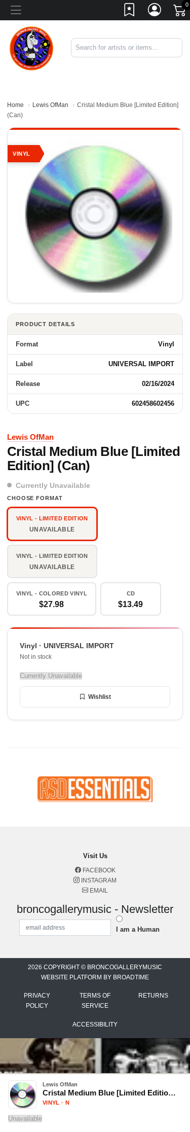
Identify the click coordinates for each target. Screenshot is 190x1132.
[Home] (32, 47)
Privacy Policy (37, 1000)
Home (15, 105)
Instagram (98, 880)
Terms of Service (95, 1000)
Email (98, 890)
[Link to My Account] (155, 12)
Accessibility (95, 1024)
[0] (180, 12)
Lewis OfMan (50, 105)
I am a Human (138, 929)
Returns (153, 995)
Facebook (98, 870)
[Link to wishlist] (130, 12)
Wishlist (99, 696)
